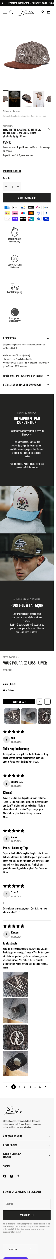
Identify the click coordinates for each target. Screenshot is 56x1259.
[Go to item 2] (29, 716)
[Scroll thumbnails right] (46, 716)
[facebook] (4, 1176)
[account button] (42, 12)
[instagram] (11, 1176)
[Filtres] (40, 702)
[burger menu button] (5, 12)
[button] (49, 128)
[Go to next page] (46, 1086)
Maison (6, 111)
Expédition (22, 147)
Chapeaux (16, 111)
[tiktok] (18, 1176)
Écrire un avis (19, 701)
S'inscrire (25, 1215)
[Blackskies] (26, 12)
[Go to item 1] (12, 716)
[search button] (11, 12)
